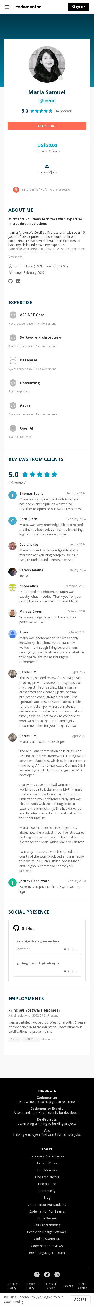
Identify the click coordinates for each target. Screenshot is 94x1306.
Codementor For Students (47, 1204)
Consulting (30, 383)
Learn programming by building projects (47, 1121)
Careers (68, 1286)
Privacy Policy (30, 1286)
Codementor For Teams (47, 1211)
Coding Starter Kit (47, 1239)
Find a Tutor (47, 1184)
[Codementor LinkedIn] (57, 1274)
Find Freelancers (47, 1177)
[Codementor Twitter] (47, 1274)
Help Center (82, 1286)
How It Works (47, 1163)
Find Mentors (47, 1170)
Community (46, 1190)
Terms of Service (50, 1286)
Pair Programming (47, 1225)
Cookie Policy (12, 1286)
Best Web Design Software (47, 1232)
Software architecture (40, 337)
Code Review (47, 1218)
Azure (25, 405)
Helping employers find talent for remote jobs (47, 1132)
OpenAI (26, 428)
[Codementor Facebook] (37, 1274)
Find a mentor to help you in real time (47, 1100)
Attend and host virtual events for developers (47, 1110)
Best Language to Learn (47, 1252)
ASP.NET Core (32, 315)
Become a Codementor (46, 1156)
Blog (47, 1197)
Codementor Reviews (47, 1246)
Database (28, 360)
